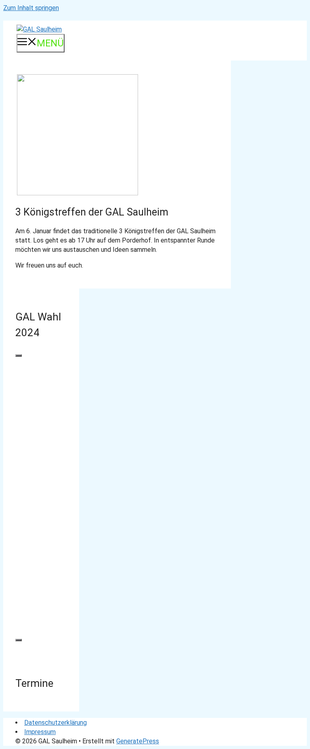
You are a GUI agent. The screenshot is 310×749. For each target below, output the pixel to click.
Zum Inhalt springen (31, 8)
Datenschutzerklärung (55, 722)
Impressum (40, 732)
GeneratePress (137, 741)
